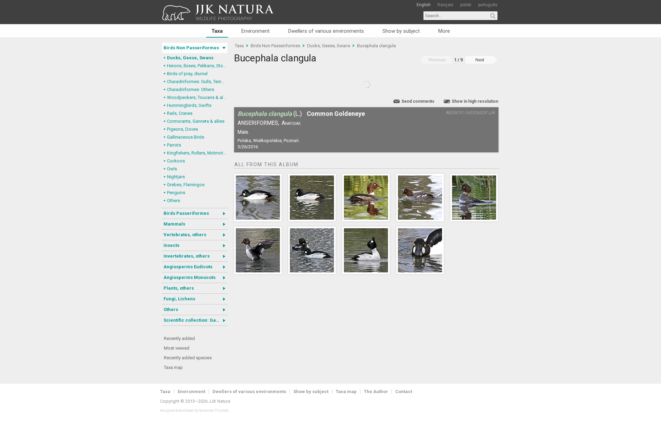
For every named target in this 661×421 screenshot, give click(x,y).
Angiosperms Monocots (190, 277)
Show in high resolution (475, 101)
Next (479, 59)
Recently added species (188, 357)
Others (173, 200)
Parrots (174, 145)
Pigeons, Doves (182, 129)
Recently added (179, 338)
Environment (255, 31)
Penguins (176, 192)
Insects (171, 245)
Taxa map (173, 367)
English (424, 4)
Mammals (174, 224)
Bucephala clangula (376, 45)
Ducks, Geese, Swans (190, 57)
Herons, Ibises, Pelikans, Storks (197, 65)
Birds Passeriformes (186, 213)
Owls (172, 168)
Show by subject (401, 31)
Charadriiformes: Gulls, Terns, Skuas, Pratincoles (197, 81)
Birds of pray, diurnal (187, 73)
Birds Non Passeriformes (191, 47)
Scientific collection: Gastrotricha (196, 320)
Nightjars (176, 176)
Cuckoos (176, 160)
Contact (403, 391)
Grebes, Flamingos (185, 184)
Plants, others (179, 288)
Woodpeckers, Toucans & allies (197, 97)
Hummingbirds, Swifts (189, 105)
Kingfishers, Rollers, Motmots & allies (197, 153)
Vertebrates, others (185, 234)
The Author (376, 391)
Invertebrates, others (187, 256)
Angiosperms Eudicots (188, 266)
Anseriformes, (258, 123)
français (445, 4)
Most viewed (176, 348)
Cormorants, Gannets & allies (195, 121)
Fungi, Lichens (179, 298)
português (487, 4)
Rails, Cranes (179, 113)
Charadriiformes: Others (190, 89)
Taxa (217, 31)
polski (465, 4)
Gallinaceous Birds (185, 137)
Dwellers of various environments (326, 31)
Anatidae (291, 123)
